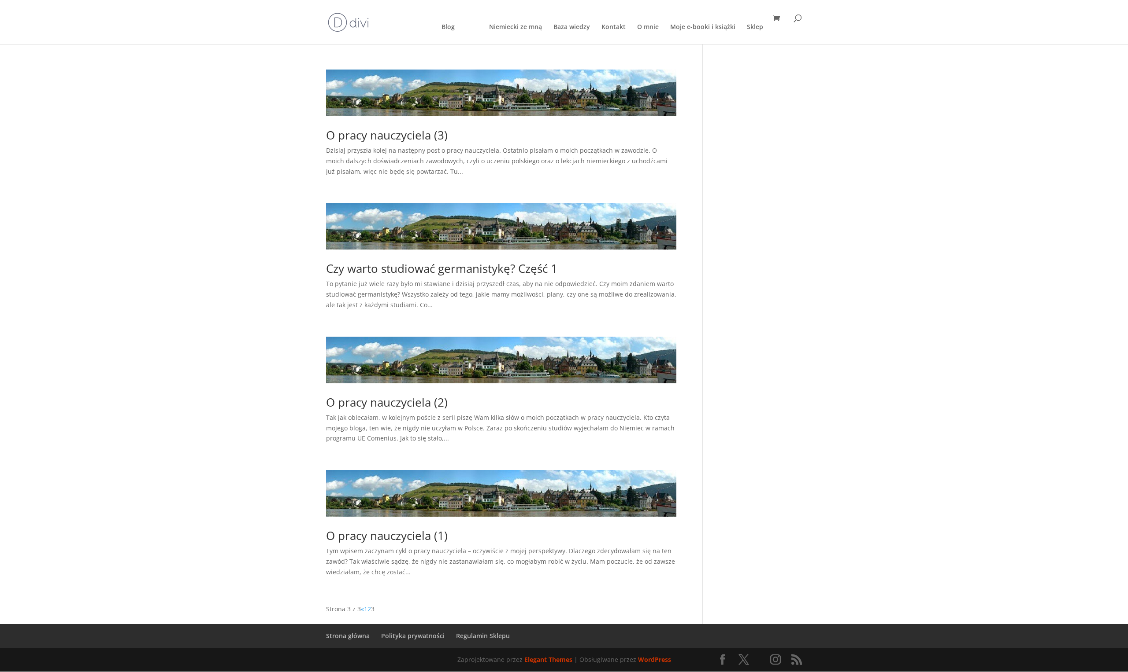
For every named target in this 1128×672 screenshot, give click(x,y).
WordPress (654, 659)
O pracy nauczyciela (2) (387, 402)
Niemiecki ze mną (515, 27)
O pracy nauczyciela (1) (387, 535)
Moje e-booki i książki (702, 27)
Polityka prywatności (413, 636)
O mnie (648, 27)
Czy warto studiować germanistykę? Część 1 (441, 268)
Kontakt (613, 27)
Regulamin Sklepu (483, 636)
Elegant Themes (548, 659)
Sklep (755, 27)
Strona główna (348, 636)
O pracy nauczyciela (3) (387, 135)
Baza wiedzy (571, 27)
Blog (448, 27)
